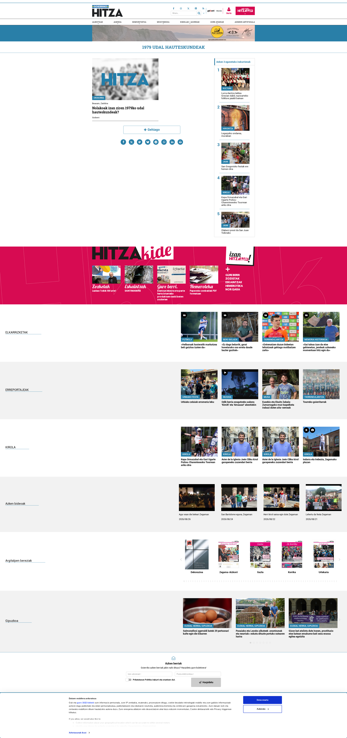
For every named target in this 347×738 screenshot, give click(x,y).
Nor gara (232, 289)
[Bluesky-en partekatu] (147, 142)
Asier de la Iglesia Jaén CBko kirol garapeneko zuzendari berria (240, 461)
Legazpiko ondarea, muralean (231, 134)
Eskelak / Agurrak (190, 22)
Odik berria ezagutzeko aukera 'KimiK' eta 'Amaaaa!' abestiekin (239, 403)
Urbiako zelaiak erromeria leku (197, 401)
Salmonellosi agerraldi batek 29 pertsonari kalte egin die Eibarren (206, 632)
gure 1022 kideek (85, 702)
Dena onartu (262, 700)
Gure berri (232, 275)
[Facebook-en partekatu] (123, 142)
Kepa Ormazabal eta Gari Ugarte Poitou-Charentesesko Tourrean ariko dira (234, 201)
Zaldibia (104, 103)
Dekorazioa (197, 572)
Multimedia (163, 22)
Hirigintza (228, 128)
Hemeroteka (234, 285)
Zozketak (232, 278)
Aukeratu (261, 709)
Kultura (227, 88)
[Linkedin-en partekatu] (172, 142)
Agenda (117, 22)
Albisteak (97, 22)
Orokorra (99, 98)
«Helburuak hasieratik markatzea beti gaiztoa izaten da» (199, 346)
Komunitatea (139, 22)
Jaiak (225, 162)
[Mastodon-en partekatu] (139, 142)
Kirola (226, 192)
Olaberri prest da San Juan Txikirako (235, 231)
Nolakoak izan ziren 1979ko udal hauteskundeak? (118, 110)
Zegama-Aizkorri (228, 572)
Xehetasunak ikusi (77, 732)
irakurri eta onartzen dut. (154, 680)
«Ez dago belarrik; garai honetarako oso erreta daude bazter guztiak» (237, 347)
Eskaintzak (233, 282)
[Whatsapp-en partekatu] (164, 142)
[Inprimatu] (180, 142)
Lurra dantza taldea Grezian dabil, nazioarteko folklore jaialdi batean (234, 96)
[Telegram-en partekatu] (156, 142)
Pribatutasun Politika (142, 680)
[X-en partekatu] (131, 142)
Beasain (96, 103)
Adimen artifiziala (245, 22)
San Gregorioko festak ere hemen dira (234, 167)
